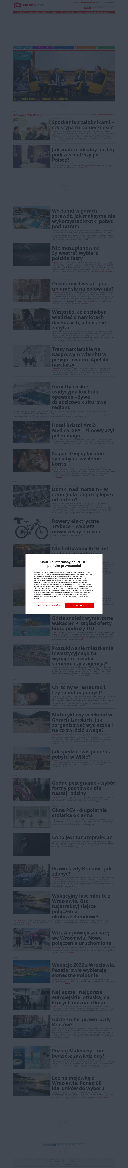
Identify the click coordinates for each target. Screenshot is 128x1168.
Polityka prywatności (49, 605)
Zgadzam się (80, 605)
